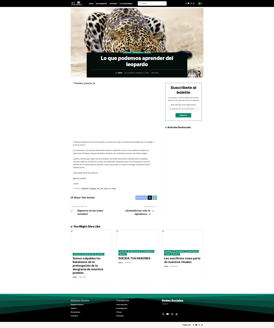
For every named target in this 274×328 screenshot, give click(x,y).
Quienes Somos (77, 305)
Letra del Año (121, 305)
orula (114, 188)
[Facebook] (186, 3)
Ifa (102, 188)
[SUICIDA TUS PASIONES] (137, 242)
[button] (155, 198)
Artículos (127, 52)
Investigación (89, 254)
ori (110, 188)
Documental (180, 251)
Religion (148, 52)
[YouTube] (188, 3)
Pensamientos (138, 52)
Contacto (74, 316)
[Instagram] (191, 3)
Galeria (74, 308)
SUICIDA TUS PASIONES (134, 258)
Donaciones (75, 312)
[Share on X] (149, 198)
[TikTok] (193, 3)
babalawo (85, 188)
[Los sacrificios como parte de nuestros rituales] (182, 242)
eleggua (93, 188)
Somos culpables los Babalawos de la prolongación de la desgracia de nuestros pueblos (88, 265)
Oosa (106, 188)
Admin (120, 73)
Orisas (167, 254)
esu (98, 188)
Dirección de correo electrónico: (183, 105)
